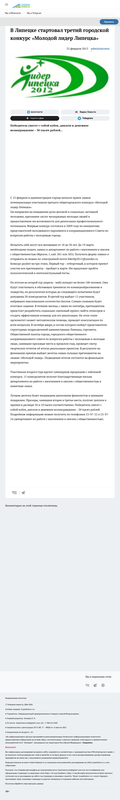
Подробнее (87, 742)
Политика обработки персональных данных (24, 783)
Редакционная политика (15, 698)
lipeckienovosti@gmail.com (28, 723)
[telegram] (24, 492)
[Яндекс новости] (85, 112)
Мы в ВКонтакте (13, 13)
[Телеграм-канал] (85, 118)
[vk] (14, 492)
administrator (100, 48)
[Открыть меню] (6, 4)
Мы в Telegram (34, 13)
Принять (109, 21)
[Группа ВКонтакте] (34, 112)
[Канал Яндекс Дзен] (34, 118)
